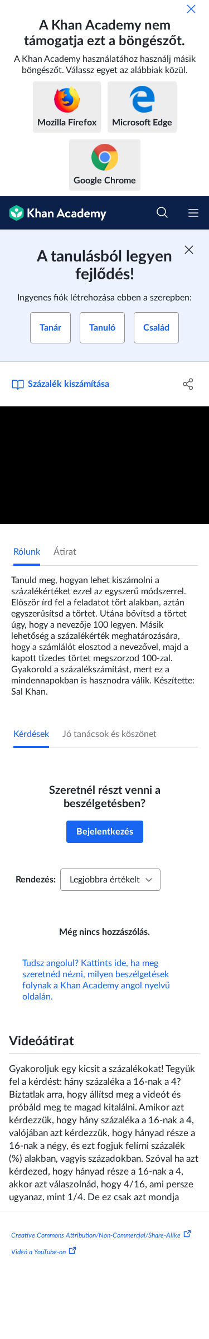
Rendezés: (36, 879)
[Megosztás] (188, 384)
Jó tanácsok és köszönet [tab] (109, 734)
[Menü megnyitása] (193, 213)
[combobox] (110, 880)
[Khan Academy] (53, 213)
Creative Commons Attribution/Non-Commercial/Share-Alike (96, 1235)
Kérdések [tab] (31, 734)
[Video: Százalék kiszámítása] (104, 465)
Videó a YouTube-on (38, 1252)
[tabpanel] (104, 631)
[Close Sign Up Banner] (189, 250)
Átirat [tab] (65, 551)
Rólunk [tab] (26, 551)
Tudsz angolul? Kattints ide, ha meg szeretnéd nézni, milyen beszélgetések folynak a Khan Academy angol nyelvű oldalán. (96, 980)
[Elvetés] (191, 9)
